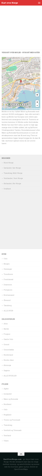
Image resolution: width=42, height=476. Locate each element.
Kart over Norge (9, 2)
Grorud (6, 344)
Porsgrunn (8, 290)
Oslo (5, 258)
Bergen (7, 264)
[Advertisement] (21, 27)
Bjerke (6, 329)
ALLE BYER (8, 311)
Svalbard (7, 189)
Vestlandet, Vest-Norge (13, 178)
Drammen (8, 284)
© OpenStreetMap (36, 109)
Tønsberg (8, 305)
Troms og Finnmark (12, 420)
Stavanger (8, 269)
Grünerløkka (9, 349)
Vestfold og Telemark (12, 430)
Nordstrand (8, 355)
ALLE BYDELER (10, 376)
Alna (6, 323)
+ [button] (37, 101)
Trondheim (8, 274)
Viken (6, 441)
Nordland (7, 404)
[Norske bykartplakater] (17, 108)
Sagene (7, 370)
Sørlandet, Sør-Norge (12, 168)
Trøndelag (8, 425)
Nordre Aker (9, 360)
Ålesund (7, 300)
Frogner (7, 334)
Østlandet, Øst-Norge (12, 183)
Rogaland (7, 415)
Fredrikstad (8, 279)
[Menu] (39, 3)
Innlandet (8, 394)
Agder (6, 388)
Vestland (7, 435)
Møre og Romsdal (11, 399)
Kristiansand (9, 295)
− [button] (37, 105)
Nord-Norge (8, 163)
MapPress (28, 109)
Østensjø (7, 365)
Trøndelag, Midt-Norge (13, 173)
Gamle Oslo (8, 339)
